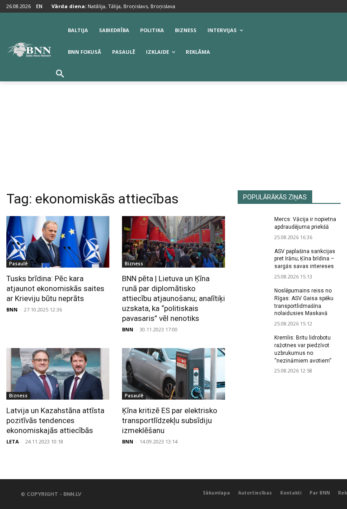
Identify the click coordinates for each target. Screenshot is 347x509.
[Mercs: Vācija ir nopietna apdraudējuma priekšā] (253, 226)
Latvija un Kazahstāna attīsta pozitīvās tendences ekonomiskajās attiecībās (55, 420)
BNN (12, 309)
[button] (60, 74)
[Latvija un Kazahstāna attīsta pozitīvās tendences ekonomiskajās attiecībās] (57, 374)
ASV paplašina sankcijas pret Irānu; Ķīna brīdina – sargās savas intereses (304, 259)
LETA (12, 441)
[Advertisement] (173, 122)
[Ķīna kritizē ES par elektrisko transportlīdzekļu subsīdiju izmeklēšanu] (173, 374)
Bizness (134, 263)
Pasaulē (18, 263)
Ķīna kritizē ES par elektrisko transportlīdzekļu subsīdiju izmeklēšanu (169, 420)
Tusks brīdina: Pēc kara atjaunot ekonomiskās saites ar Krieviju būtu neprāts (55, 288)
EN (39, 6)
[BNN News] (29, 49)
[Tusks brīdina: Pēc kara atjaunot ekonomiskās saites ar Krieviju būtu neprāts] (57, 242)
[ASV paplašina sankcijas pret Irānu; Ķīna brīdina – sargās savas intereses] (253, 258)
